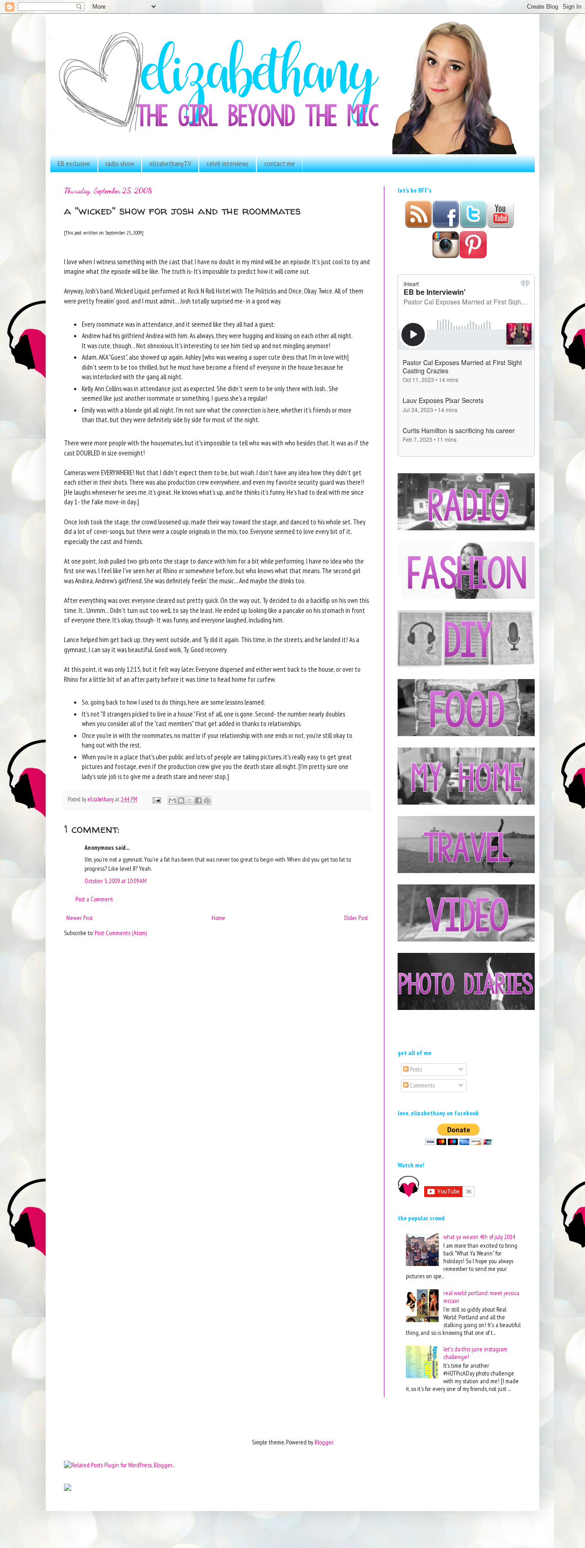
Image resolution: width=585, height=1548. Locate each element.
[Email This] (172, 800)
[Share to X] (189, 800)
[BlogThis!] (181, 800)
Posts (415, 1069)
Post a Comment (94, 899)
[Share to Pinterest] (207, 800)
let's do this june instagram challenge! (475, 1353)
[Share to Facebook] (198, 800)
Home (218, 918)
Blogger (323, 1442)
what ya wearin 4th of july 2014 (479, 1237)
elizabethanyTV (170, 163)
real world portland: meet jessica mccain (481, 1297)
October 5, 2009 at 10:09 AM (116, 881)
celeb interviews (228, 163)
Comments (422, 1085)
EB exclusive (74, 163)
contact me (279, 163)
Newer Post (79, 918)
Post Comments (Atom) (121, 933)
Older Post (356, 918)
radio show (120, 163)
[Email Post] (156, 799)
